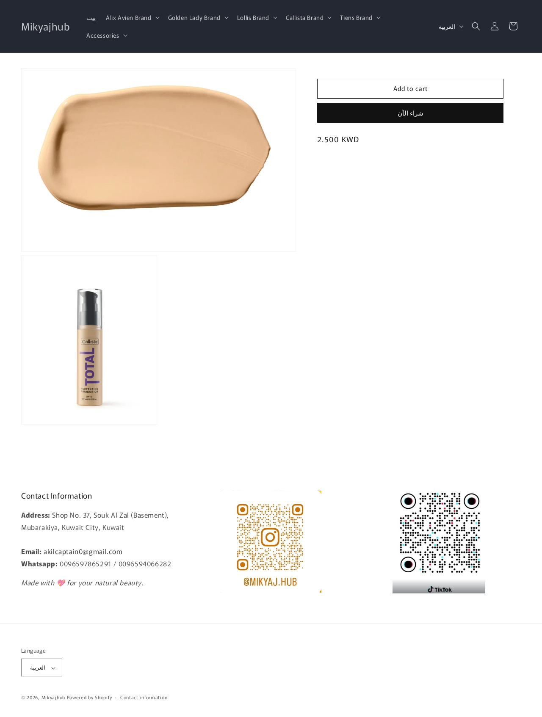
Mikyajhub (53, 697)
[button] (132, 17)
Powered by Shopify (89, 697)
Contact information (143, 697)
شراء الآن (410, 112)
